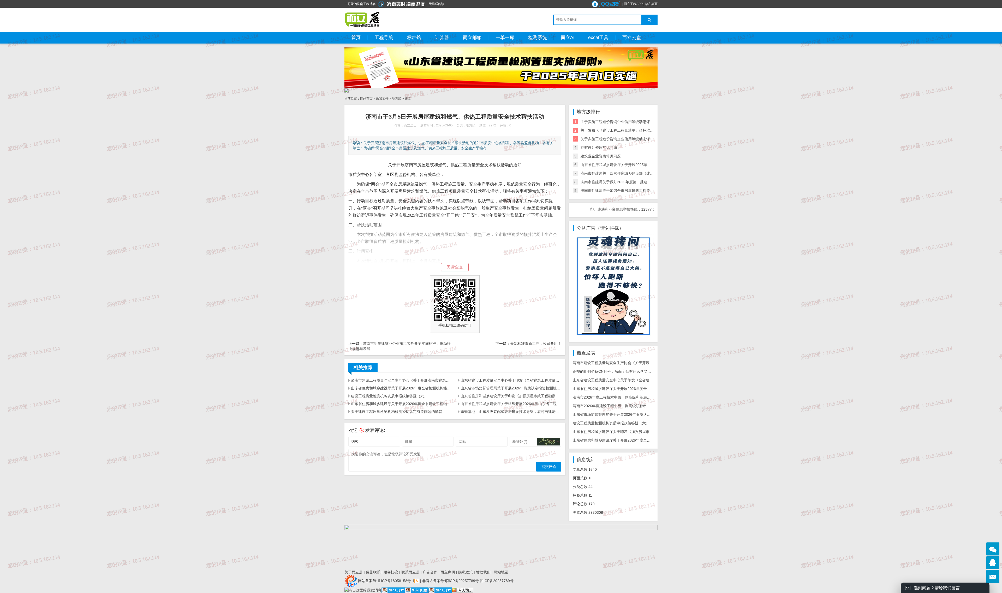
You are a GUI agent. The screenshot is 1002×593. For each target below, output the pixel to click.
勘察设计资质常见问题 (599, 147)
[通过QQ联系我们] (992, 562)
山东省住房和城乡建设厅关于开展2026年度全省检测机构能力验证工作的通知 (401, 388)
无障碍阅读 (436, 4)
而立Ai (567, 37)
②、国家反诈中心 (643, 209)
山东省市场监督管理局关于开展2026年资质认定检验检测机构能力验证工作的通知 (511, 388)
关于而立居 (353, 572)
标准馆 (414, 37)
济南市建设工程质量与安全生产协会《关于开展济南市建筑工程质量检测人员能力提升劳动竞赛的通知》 (401, 380)
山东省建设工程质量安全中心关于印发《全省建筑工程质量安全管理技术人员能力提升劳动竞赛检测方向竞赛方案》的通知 (511, 380)
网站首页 (366, 98)
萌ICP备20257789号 (462, 580)
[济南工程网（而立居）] (362, 19)
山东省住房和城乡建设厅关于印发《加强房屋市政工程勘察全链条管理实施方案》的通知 (511, 396)
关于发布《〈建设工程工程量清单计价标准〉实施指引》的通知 (632, 130)
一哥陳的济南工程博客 (360, 4)
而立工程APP (633, 4)
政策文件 (382, 98)
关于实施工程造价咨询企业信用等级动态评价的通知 (623, 122)
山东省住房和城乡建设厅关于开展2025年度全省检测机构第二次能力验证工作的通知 (649, 165)
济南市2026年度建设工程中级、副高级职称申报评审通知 (619, 406)
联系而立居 (410, 572)
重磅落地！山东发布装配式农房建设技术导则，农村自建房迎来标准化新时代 (511, 411)
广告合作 (430, 572)
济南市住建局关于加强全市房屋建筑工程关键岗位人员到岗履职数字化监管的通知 (646, 190)
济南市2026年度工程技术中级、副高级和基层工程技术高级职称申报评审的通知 (637, 397)
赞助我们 (483, 572)
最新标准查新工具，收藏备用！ (535, 343)
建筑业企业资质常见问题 (601, 156)
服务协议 (391, 572)
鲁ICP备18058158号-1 (395, 580)
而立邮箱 (472, 37)
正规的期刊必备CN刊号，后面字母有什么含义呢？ (614, 371)
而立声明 (447, 572)
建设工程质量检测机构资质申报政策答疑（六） (389, 396)
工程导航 (383, 37)
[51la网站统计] (416, 580)
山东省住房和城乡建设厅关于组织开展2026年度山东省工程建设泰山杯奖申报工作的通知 (511, 404)
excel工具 (598, 37)
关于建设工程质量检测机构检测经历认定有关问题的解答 (396, 411)
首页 (356, 37)
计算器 (442, 37)
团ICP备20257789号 (496, 580)
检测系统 (537, 37)
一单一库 (505, 37)
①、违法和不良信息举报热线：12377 (597, 209)
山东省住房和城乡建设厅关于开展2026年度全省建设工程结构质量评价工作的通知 (401, 404)
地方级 (396, 98)
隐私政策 (465, 572)
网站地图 (501, 572)
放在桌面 (651, 4)
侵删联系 (373, 572)
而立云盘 (631, 37)
